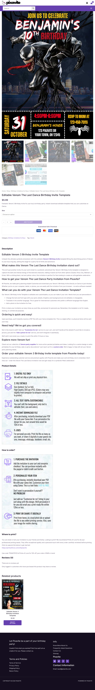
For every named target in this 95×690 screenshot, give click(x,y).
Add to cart (28, 222)
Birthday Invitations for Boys (20, 191)
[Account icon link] (87, 3)
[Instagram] (54, 661)
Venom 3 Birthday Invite (51, 259)
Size (3, 210)
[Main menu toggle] (91, 8)
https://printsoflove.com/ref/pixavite (14, 548)
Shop (8, 191)
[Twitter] (58, 661)
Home (4, 191)
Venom (32, 238)
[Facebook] (63, 661)
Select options (12, 622)
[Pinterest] (67, 661)
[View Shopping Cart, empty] (91, 3)
